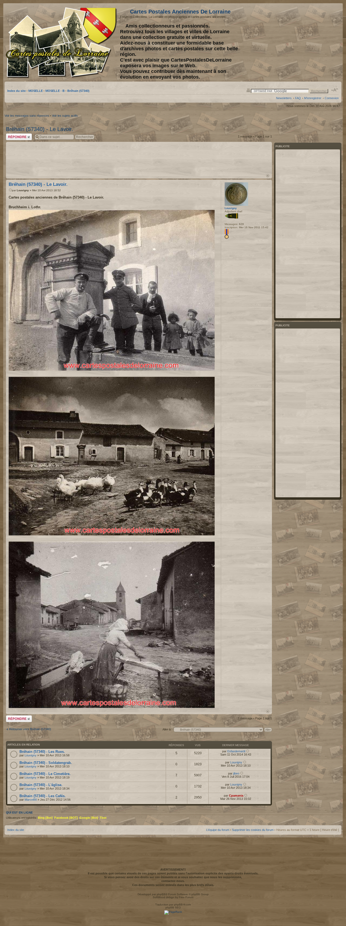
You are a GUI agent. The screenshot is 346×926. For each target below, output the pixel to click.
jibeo (236, 773)
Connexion (332, 98)
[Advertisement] (296, 42)
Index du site (16, 90)
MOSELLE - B (55, 90)
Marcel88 (31, 799)
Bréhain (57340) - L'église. (40, 785)
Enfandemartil (236, 751)
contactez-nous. (173, 881)
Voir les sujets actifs (65, 115)
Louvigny (23, 190)
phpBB (161, 894)
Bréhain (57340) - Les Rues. (42, 752)
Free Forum (186, 897)
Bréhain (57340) (78, 90)
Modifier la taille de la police (335, 90)
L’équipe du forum (217, 829)
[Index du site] (62, 43)
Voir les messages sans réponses (27, 115)
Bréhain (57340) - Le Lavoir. (39, 129)
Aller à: (166, 729)
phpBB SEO (173, 907)
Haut (267, 175)
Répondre (12, 135)
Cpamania (236, 795)
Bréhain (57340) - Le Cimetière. (45, 774)
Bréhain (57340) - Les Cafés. (42, 796)
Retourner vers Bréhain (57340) (30, 729)
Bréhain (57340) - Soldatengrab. (45, 763)
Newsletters (284, 98)
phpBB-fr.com (182, 904)
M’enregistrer (312, 98)
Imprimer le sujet (248, 90)
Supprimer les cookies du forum (253, 829)
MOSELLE (35, 90)
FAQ (298, 98)
